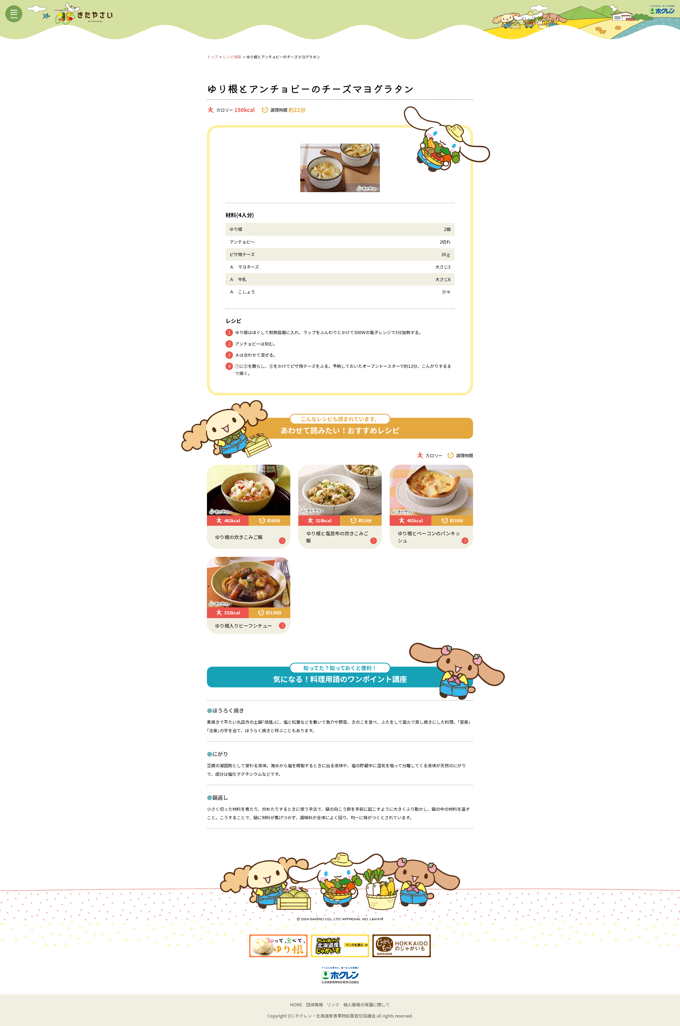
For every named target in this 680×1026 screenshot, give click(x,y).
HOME (296, 1004)
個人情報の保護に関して (366, 1004)
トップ (212, 56)
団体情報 (314, 1004)
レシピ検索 (232, 56)
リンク (333, 1004)
